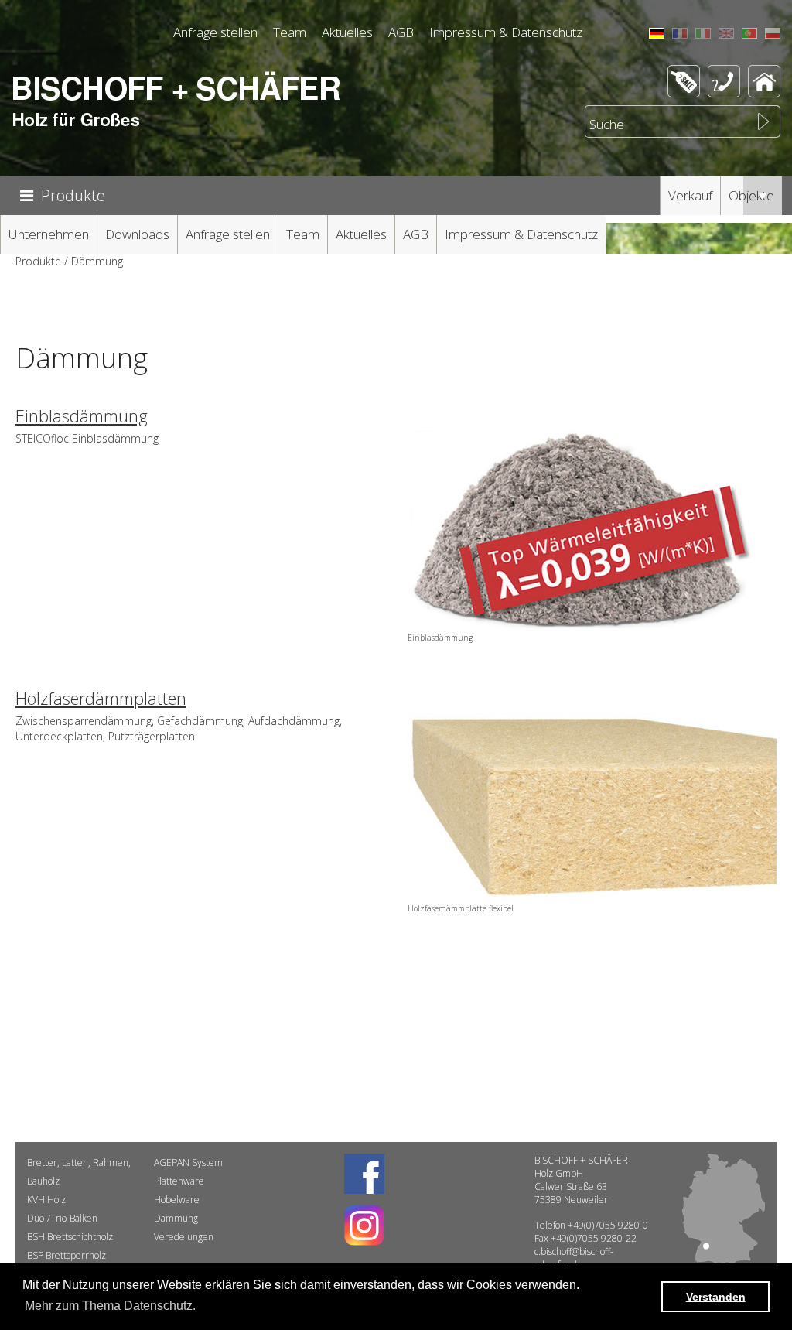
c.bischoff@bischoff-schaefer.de (573, 1258)
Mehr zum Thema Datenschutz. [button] (110, 1305)
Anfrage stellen (215, 32)
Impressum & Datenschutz (505, 32)
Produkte (73, 195)
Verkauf (690, 195)
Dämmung (176, 1218)
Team (289, 32)
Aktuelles (347, 32)
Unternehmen (49, 234)
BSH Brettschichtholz (70, 1236)
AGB (401, 32)
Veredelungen (183, 1236)
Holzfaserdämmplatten (100, 697)
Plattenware (179, 1181)
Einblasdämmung (81, 415)
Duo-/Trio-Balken (62, 1218)
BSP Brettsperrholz (66, 1255)
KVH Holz (46, 1199)
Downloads (137, 234)
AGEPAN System (188, 1162)
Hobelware (177, 1199)
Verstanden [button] (716, 1297)
